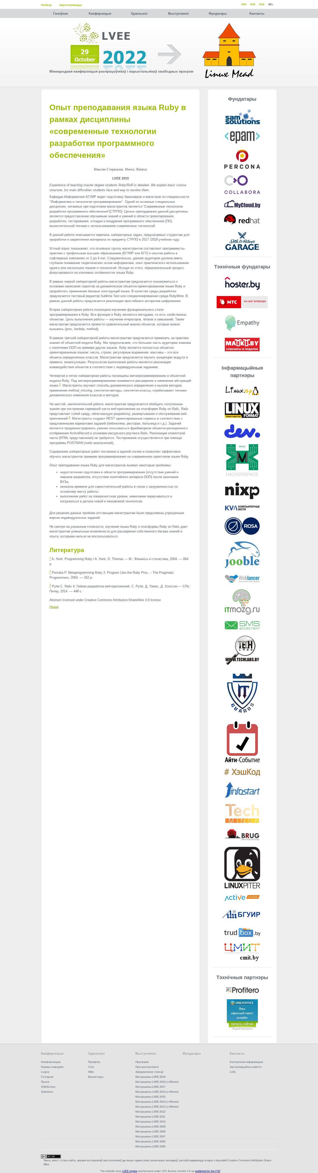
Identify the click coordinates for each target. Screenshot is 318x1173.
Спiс (91, 1066)
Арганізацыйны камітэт (246, 1066)
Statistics (47, 1091)
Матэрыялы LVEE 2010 (150, 1121)
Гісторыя (47, 1076)
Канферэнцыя (100, 13)
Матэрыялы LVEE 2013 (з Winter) (157, 1106)
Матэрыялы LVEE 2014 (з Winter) (157, 1101)
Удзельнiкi (139, 13)
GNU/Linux (48, 1086)
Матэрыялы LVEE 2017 (150, 1086)
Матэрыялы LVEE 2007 (150, 1136)
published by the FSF (208, 1171)
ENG (262, 4)
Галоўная (60, 13)
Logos (45, 1071)
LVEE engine (129, 1171)
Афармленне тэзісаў (149, 1071)
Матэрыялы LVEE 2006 (150, 1141)
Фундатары (218, 13)
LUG (233, 1071)
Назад (54, 607)
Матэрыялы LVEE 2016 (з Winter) (157, 1091)
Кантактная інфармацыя (246, 1061)
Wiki (91, 1071)
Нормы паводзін (52, 1066)
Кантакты (256, 13)
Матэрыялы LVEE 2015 (150, 1096)
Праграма (142, 1061)
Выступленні (178, 13)
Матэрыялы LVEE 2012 (150, 1111)
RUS (252, 4)
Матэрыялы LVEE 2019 (150, 1076)
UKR (243, 4)
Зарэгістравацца (70, 4)
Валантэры (95, 1076)
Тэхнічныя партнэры (242, 977)
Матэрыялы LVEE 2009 (150, 1126)
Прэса (45, 1081)
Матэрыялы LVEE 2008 (150, 1131)
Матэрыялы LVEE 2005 (150, 1146)
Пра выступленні (147, 1066)
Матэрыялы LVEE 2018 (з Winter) (157, 1081)
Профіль (94, 1061)
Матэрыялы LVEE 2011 (150, 1116)
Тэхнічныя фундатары (242, 266)
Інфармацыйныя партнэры (242, 371)
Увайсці (46, 4)
